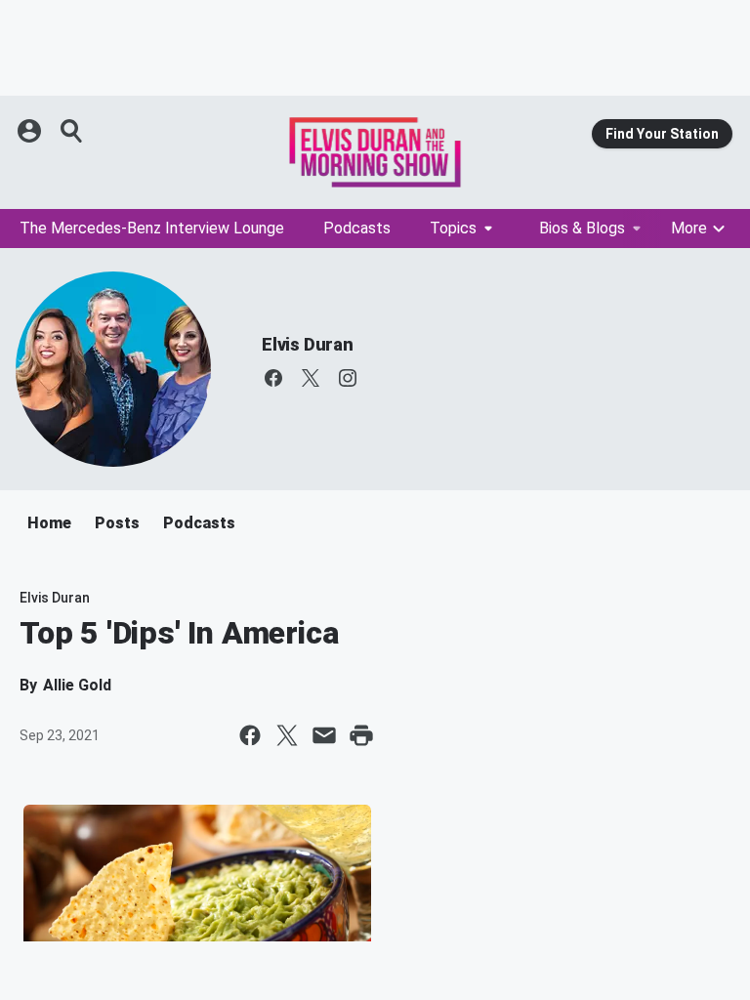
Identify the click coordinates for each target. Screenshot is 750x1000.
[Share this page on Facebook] (250, 735)
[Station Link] (375, 152)
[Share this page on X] (287, 735)
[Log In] (31, 131)
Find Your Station (662, 134)
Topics (453, 228)
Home (49, 523)
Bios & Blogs (582, 228)
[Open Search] (72, 131)
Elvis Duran (308, 344)
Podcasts (357, 228)
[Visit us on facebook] (273, 378)
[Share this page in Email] (324, 735)
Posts (117, 523)
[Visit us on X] (310, 378)
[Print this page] (361, 735)
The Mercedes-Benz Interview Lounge (152, 228)
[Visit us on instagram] (347, 378)
